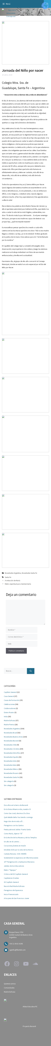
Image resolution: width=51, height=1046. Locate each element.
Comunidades (9, 988)
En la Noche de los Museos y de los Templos (20, 837)
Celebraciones (9, 704)
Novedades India (10, 761)
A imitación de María (12, 580)
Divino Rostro (9, 712)
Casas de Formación (11, 700)
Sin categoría (9, 781)
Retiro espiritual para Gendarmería (18, 584)
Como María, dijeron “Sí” (13, 833)
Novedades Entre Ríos (12, 753)
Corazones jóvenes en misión (15, 845)
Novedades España (11, 757)
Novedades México (11, 769)
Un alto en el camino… (12, 841)
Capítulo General (10, 692)
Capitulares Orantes (11, 878)
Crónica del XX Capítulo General (16, 874)
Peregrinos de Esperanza (13, 890)
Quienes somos (10, 983)
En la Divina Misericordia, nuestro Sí (17, 809)
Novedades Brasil (10, 732)
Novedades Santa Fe (29, 573)
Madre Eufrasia (9, 720)
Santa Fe (8, 577)
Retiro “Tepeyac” (10, 870)
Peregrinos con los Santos (14, 825)
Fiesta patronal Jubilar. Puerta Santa (17, 829)
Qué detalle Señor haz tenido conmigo (18, 817)
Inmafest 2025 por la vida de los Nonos (18, 850)
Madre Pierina (9, 724)
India (6, 716)
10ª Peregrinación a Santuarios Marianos (19, 862)
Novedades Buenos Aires (13, 737)
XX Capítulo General (11, 882)
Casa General (9, 696)
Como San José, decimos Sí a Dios (17, 813)
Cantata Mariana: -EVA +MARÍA (15, 854)
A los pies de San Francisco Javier (16, 898)
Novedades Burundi (11, 741)
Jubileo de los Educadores (14, 866)
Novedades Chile (10, 745)
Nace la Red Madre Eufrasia (14, 886)
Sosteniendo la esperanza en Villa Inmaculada (21, 858)
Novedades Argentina (13, 573)
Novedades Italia (10, 765)
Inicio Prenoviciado (11, 894)
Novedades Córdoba (12, 749)
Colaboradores (9, 708)
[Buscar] (30, 671)
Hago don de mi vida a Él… (14, 821)
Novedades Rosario (11, 773)
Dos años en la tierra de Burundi (16, 805)
